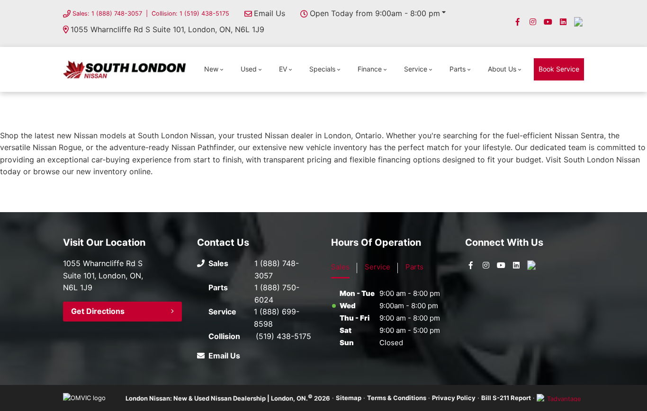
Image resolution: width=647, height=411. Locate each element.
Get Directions (98, 311)
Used (249, 69)
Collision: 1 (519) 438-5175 (190, 13)
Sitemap (348, 398)
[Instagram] (533, 21)
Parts (457, 69)
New (211, 69)
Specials (322, 69)
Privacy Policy (454, 398)
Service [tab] (377, 266)
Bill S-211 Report (506, 398)
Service (415, 69)
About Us (502, 69)
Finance (370, 69)
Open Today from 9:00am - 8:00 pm (375, 13)
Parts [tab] (414, 266)
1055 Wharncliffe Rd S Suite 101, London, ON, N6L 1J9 (167, 29)
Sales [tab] (340, 266)
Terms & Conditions (396, 398)
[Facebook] (517, 21)
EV (283, 69)
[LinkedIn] (563, 21)
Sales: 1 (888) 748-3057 (107, 13)
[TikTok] (578, 21)
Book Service (559, 69)
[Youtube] (548, 21)
